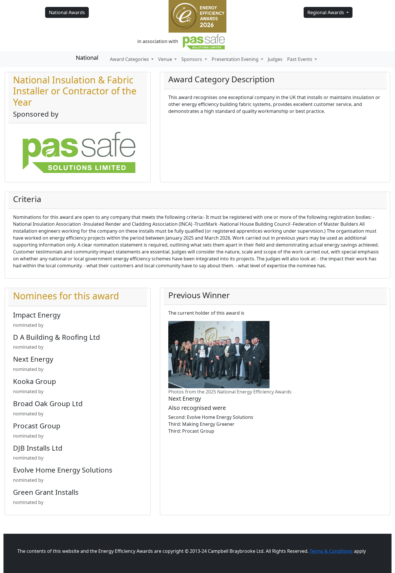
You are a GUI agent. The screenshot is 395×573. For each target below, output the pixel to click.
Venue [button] (165, 59)
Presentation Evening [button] (236, 59)
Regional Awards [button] (326, 12)
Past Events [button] (300, 59)
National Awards (67, 12)
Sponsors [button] (192, 59)
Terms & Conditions (331, 551)
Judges (275, 59)
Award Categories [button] (130, 59)
